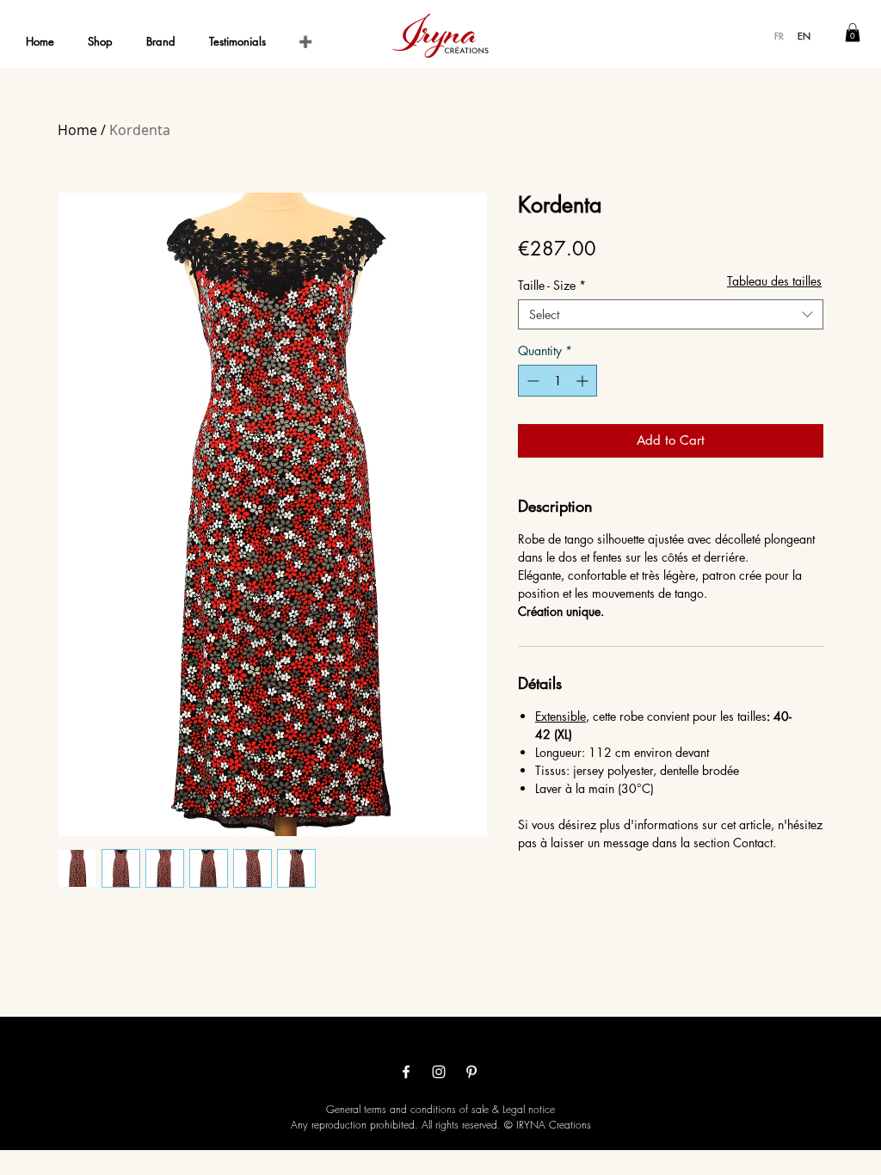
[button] (852, 32)
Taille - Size (552, 285)
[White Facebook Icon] (406, 1071)
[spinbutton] (557, 381)
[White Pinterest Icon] (471, 1071)
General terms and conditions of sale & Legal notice (440, 1109)
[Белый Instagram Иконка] (438, 1071)
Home (77, 129)
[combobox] (670, 314)
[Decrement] (531, 381)
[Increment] (584, 381)
